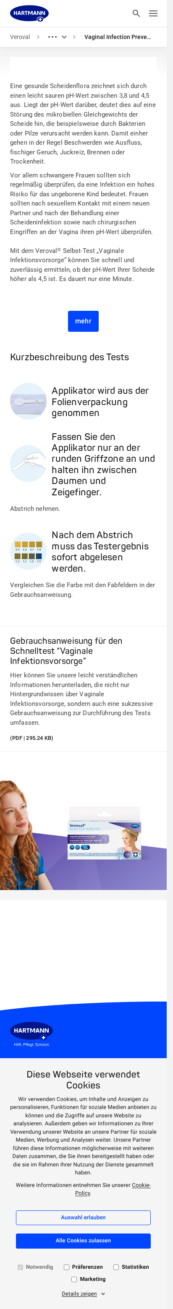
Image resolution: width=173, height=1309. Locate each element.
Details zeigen (79, 1294)
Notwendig (39, 1267)
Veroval (20, 37)
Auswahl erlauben (83, 1218)
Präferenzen (87, 1267)
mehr (83, 321)
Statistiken (135, 1267)
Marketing (92, 1279)
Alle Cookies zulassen (83, 1241)
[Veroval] (29, 13)
